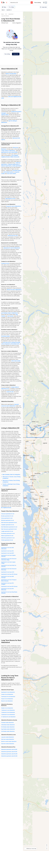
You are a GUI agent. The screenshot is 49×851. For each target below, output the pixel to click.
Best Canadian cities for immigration (11, 474)
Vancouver (15, 147)
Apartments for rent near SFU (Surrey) (9, 574)
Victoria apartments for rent (7, 540)
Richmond (3, 149)
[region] (36, 431)
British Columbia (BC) (11, 73)
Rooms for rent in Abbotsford (14, 289)
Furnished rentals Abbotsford (7, 722)
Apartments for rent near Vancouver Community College (8, 559)
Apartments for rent (10, 198)
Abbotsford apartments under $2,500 (9, 756)
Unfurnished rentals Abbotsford (8, 724)
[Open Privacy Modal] (6, 2)
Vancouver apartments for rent (7, 513)
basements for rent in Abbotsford (12, 248)
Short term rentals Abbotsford (7, 739)
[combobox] (10, 2)
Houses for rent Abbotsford (7, 698)
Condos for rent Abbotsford (7, 694)
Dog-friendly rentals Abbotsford (8, 729)
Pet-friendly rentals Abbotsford (7, 726)
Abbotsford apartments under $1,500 (9, 751)
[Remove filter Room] (4, 10)
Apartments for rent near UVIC (7, 572)
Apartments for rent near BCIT (7, 553)
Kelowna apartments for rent (7, 535)
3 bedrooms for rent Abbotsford (8, 714)
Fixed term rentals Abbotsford (7, 743)
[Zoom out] (47, 847)
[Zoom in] (47, 845)
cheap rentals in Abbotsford (8, 150)
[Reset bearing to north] (47, 849)
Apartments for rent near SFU (7, 550)
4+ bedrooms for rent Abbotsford (8, 716)
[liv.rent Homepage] (3, 2)
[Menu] (45, 2)
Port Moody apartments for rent (8, 533)
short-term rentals (15, 360)
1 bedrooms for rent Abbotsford (8, 710)
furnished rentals (17, 170)
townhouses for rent (13, 235)
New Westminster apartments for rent (9, 526)
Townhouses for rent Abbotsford (8, 696)
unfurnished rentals (8, 172)
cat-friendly (10, 316)
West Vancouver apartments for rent (9, 529)
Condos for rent (5, 263)
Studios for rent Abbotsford (7, 708)
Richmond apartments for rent (7, 520)
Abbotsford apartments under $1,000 (9, 749)
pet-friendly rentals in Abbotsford (9, 313)
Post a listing (37, 2)
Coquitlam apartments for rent (7, 524)
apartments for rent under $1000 (9, 152)
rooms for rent (10, 391)
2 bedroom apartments (13, 164)
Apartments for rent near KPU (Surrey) (9, 586)
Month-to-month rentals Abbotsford (8, 741)
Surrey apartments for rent (6, 518)
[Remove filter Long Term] (11, 10)
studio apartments (16, 165)
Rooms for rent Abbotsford (7, 700)
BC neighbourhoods (6, 507)
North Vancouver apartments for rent (9, 522)
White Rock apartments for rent (7, 537)
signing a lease (5, 114)
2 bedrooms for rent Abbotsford (8, 712)
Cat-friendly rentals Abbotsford (7, 731)
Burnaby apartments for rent (7, 515)
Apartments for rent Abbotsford (8, 692)
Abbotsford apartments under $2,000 (9, 753)
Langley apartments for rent (7, 531)
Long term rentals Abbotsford (7, 737)
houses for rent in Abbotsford (13, 206)
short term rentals (11, 173)
